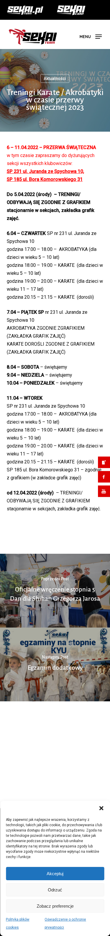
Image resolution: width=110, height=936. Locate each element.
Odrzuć (55, 889)
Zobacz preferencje (55, 906)
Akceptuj (55, 873)
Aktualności (55, 89)
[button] (101, 808)
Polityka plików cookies (17, 923)
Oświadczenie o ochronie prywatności (65, 923)
